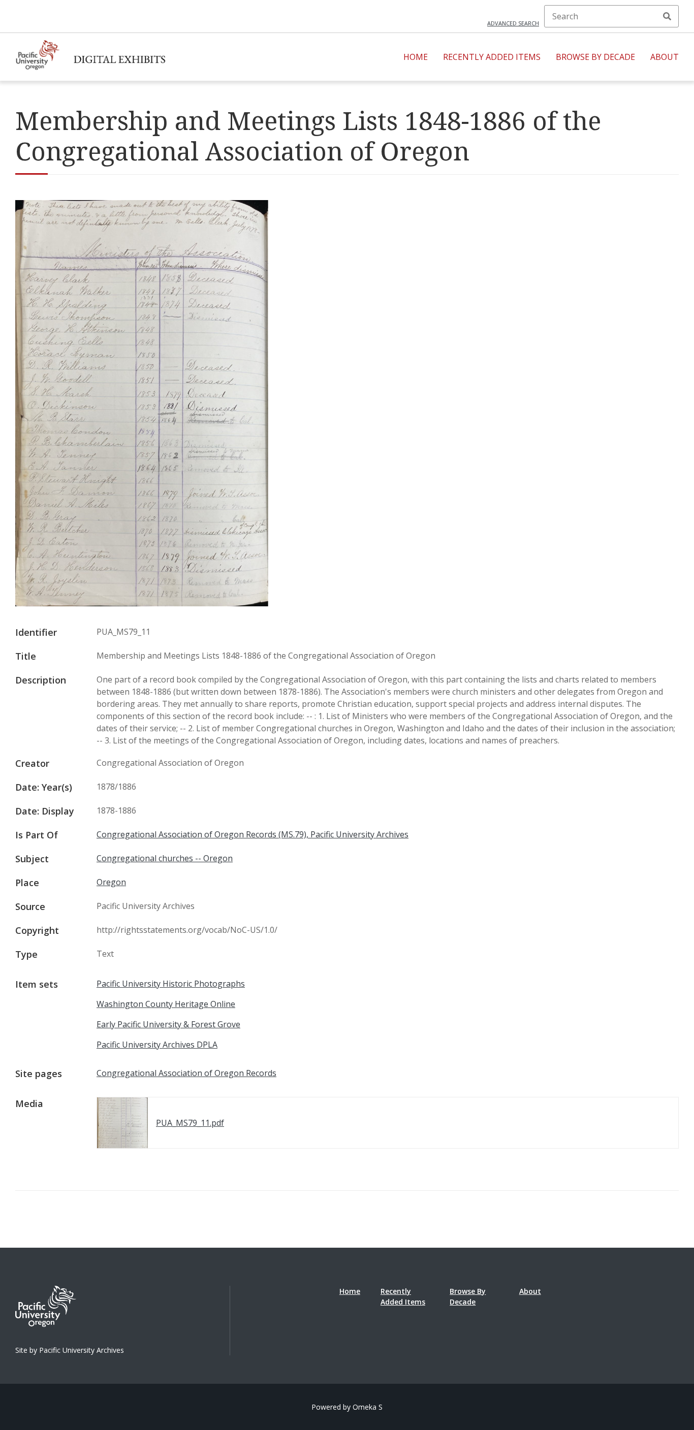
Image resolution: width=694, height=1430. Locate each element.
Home (415, 56)
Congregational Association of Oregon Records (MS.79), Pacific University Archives (252, 834)
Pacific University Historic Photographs (171, 983)
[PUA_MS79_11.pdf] (141, 603)
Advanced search (513, 23)
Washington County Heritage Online (166, 1004)
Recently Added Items (492, 56)
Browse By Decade (595, 56)
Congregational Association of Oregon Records (186, 1073)
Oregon (111, 882)
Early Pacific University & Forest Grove (168, 1024)
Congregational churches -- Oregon (165, 858)
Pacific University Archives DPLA (157, 1044)
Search (667, 16)
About (664, 56)
